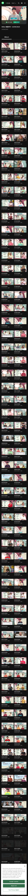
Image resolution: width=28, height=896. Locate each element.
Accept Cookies (13, 881)
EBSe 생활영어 (6, 27)
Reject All (14, 885)
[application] (14, 13)
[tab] (7, 37)
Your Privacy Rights (13, 890)
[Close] (25, 866)
